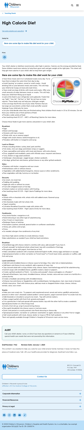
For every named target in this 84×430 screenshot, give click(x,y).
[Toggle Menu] (77, 5)
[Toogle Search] (72, 5)
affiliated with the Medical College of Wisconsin (19, 386)
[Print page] (4, 57)
